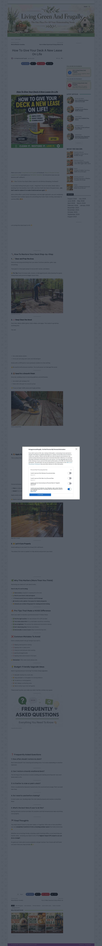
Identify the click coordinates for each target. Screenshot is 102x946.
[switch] (69, 473)
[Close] (76, 449)
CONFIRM (40, 494)
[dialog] (51, 473)
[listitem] (51, 470)
